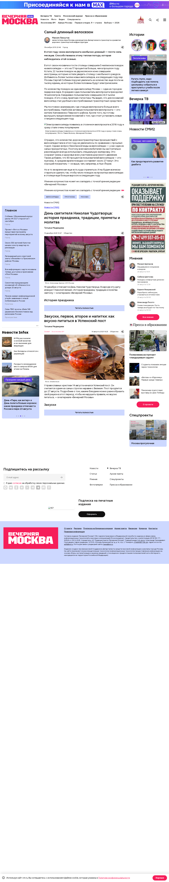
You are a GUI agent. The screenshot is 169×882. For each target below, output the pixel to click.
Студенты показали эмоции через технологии (153, 365)
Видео (62, 19)
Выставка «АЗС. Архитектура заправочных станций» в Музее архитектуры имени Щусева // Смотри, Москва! (150, 45)
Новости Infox (15, 332)
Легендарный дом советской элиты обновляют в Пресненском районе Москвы (20, 258)
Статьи (93, 474)
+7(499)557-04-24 (141, 542)
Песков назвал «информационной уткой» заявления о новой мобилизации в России (20, 298)
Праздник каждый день (18, 379)
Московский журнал (73, 16)
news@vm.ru (108, 544)
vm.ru (143, 540)
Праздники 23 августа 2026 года (20, 386)
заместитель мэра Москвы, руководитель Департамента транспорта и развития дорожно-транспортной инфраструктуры (86, 41)
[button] (7, 386)
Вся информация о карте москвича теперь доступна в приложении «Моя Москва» (20, 271)
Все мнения (148, 317)
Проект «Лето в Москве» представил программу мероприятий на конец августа (19, 232)
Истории (136, 34)
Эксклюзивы (139, 58)
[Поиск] (150, 20)
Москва (84, 197)
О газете (68, 528)
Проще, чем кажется (144, 141)
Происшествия (11, 317)
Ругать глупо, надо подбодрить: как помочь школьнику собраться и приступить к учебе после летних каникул (148, 64)
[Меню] (164, 20)
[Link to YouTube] (27, 487)
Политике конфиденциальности (114, 878)
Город (7, 224)
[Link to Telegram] (33, 487)
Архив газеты (116, 474)
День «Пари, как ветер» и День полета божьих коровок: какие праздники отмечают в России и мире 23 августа (20, 404)
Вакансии (133, 528)
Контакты (153, 528)
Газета (57, 16)
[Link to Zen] (22, 487)
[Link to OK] (16, 487)
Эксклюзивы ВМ (48, 23)
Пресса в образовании (96, 16)
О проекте (148, 404)
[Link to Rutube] (44, 487)
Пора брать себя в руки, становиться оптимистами (148, 293)
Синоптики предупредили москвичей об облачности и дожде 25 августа (17, 285)
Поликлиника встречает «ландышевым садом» (142, 356)
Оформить (92, 514)
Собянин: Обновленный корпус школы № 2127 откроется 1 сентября (19, 218)
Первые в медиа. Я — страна (88, 23)
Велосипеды (52, 197)
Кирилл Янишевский (146, 290)
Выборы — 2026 (111, 23)
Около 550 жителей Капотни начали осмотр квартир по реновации (17, 245)
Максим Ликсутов (47, 40)
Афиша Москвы (65, 23)
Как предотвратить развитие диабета (148, 147)
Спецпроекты (74, 19)
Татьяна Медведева (54, 228)
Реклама (78, 528)
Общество (68, 233)
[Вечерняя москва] (30, 538)
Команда (143, 528)
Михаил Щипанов (145, 264)
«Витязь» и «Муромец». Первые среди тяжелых (152, 378)
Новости (45, 19)
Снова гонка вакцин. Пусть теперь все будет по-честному (150, 306)
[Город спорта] (140, 20)
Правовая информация (74, 532)
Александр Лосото (145, 302)
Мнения (136, 258)
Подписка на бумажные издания (98, 528)
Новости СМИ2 (51, 207)
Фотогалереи (96, 485)
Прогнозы (70, 197)
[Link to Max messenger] (5, 487)
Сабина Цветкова (145, 277)
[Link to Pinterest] (49, 487)
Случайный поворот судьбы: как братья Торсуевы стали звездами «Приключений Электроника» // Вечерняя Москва (137, 45)
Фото (53, 19)
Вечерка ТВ (46, 16)
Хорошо (160, 878)
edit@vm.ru (68, 544)
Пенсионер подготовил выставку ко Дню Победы (152, 391)
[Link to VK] (11, 487)
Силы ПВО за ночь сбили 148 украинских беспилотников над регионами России (19, 311)
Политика (9, 304)
